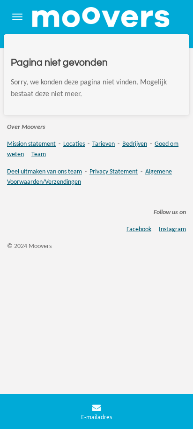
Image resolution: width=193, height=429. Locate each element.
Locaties (74, 144)
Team (38, 154)
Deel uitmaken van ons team (44, 171)
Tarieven (103, 144)
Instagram (172, 229)
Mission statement (31, 144)
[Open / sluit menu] (17, 17)
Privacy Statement (113, 171)
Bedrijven (134, 144)
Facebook (138, 229)
